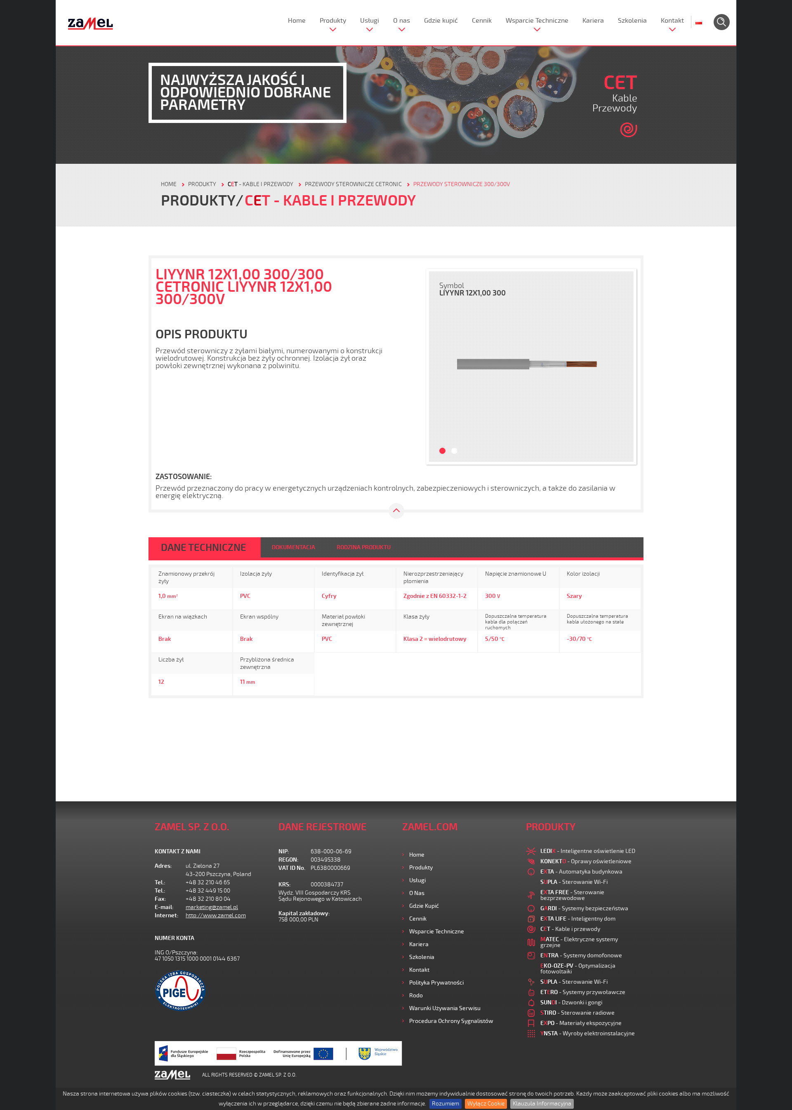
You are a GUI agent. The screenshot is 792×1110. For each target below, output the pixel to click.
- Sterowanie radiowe (577, 1012)
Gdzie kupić (441, 21)
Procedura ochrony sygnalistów (451, 1021)
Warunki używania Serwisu (445, 1008)
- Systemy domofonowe (581, 955)
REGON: (288, 860)
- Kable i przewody (260, 184)
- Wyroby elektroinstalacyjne (587, 1033)
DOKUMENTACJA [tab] (293, 547)
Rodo (416, 995)
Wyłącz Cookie (485, 1103)
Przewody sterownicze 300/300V (461, 184)
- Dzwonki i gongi (571, 1002)
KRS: (284, 884)
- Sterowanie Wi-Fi (574, 882)
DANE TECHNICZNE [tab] (203, 547)
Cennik (482, 21)
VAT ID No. (291, 868)
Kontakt (672, 21)
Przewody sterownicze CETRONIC (353, 184)
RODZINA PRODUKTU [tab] (364, 547)
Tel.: (160, 882)
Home (297, 21)
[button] (439, 366)
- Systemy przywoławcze (582, 992)
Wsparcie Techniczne (537, 21)
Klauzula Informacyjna (542, 1103)
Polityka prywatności (436, 982)
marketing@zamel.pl (212, 907)
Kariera (593, 21)
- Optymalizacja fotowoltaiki (577, 968)
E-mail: (164, 907)
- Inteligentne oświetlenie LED (587, 851)
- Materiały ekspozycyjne (581, 1023)
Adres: (163, 866)
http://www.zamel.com (216, 915)
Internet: (167, 915)
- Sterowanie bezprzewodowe (572, 895)
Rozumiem (445, 1103)
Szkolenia (632, 21)
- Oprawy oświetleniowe (586, 861)
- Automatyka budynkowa (581, 871)
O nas (401, 21)
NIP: (283, 851)
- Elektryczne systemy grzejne (579, 942)
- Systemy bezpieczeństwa (584, 908)
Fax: (160, 899)
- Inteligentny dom (577, 918)
